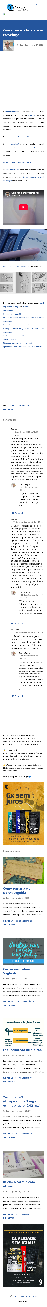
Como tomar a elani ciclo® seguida (18, 890)
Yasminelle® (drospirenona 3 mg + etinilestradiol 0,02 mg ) (22, 1101)
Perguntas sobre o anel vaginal (16, 325)
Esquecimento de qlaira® (22, 1050)
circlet (14, 405)
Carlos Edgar (24, 484)
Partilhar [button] (8, 409)
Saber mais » (9, 924)
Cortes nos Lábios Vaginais (17, 971)
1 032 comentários (24, 1001)
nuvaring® (13, 111)
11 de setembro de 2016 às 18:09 (28, 522)
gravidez (31, 115)
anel (7, 111)
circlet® (26, 307)
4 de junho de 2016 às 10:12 (25, 432)
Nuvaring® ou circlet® (12, 314)
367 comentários (23, 1133)
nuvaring (24, 405)
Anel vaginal (8, 310)
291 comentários (23, 1078)
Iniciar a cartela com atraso (19, 1184)
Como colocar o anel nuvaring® (16, 266)
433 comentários (23, 921)
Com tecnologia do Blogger (25, 1296)
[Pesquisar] (36, 4)
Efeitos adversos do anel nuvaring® (18, 343)
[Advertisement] (23, 82)
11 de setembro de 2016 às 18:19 (28, 632)
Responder (17, 513)
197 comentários (23, 1214)
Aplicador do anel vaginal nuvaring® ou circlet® (22, 347)
